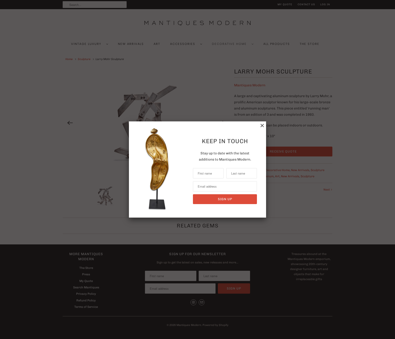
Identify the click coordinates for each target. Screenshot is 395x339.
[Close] (262, 126)
